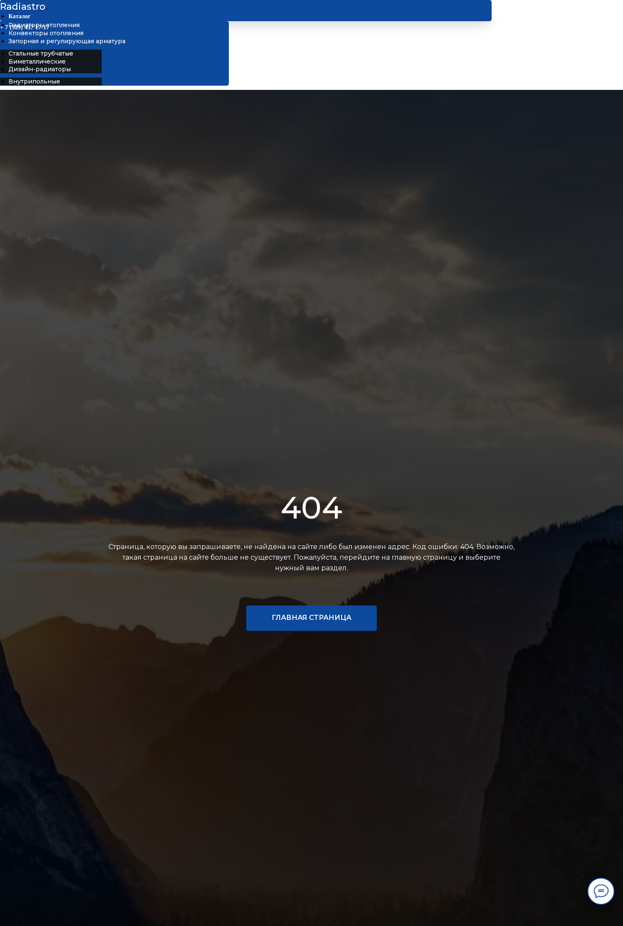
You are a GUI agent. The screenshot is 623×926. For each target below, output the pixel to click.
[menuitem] (44, 25)
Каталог (19, 16)
